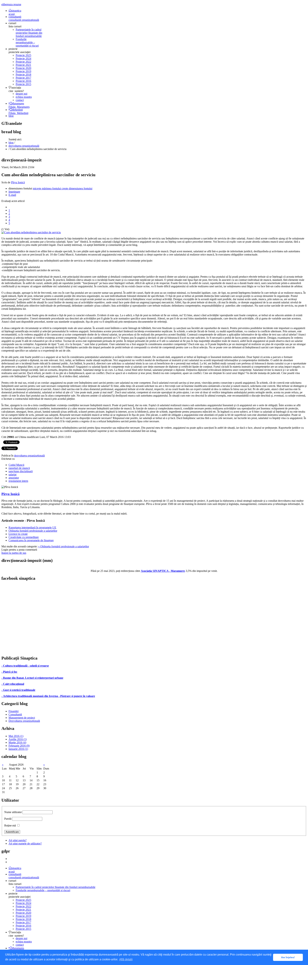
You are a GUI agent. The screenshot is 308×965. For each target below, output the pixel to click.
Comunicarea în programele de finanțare (31, 540)
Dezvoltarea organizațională (24, 720)
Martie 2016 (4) (17, 742)
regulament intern (18, 480)
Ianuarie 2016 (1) (18, 748)
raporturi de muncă (19, 468)
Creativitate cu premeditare (24, 537)
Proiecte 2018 (23, 74)
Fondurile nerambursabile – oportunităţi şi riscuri (27, 42)
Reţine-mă (10, 825)
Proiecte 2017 (23, 77)
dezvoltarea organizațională (24, 145)
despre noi (21, 93)
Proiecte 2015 (23, 84)
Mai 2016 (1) (16, 736)
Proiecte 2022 (23, 61)
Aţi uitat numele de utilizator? (25, 843)
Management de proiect (22, 717)
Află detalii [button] (126, 959)
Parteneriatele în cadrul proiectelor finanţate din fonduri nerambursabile (29, 32)
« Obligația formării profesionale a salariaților (63, 546)
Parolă (7, 818)
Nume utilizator (13, 812)
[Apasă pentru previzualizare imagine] (31, 232)
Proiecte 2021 (23, 64)
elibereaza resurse (11, 4)
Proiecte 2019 (23, 71)
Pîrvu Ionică (18, 182)
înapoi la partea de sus (13, 552)
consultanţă (24, 18)
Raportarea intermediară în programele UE (32, 527)
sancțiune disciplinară (21, 471)
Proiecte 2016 (23, 80)
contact (20, 100)
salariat (12, 474)
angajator (14, 477)
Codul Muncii (16, 464)
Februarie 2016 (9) (19, 745)
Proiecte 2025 (23, 55)
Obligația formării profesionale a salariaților (33, 530)
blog (11, 115)
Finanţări (14, 711)
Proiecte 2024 (23, 58)
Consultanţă (15, 714)
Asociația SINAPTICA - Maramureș (163, 570)
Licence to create (18, 533)
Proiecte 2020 (23, 68)
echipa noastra (24, 96)
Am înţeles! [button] (288, 957)
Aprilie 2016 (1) (18, 739)
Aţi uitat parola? (18, 840)
